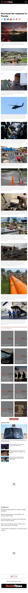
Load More (14, 419)
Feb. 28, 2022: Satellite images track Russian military (7, 378)
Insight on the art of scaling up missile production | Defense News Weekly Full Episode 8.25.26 (16, 458)
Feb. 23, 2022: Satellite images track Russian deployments (7, 414)
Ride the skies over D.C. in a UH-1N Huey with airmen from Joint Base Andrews (13, 440)
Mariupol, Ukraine (6, 344)
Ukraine (17, 344)
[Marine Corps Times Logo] (8, 2)
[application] (14, 431)
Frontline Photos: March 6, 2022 (6, 361)
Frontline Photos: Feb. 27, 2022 (19, 379)
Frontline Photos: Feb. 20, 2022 (19, 414)
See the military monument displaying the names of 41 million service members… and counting (17, 451)
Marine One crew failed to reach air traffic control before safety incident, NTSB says (13, 524)
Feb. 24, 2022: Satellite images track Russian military (20, 396)
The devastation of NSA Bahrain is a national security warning (14, 529)
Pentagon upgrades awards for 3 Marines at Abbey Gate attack (13, 510)
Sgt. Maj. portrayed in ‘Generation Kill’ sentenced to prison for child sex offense (13, 519)
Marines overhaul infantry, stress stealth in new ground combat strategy (12, 515)
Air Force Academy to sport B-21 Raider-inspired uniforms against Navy (16, 445)
